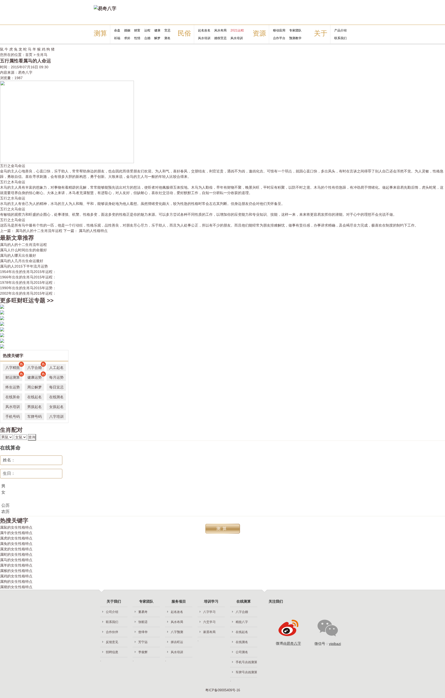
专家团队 (295, 30)
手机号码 (12, 416)
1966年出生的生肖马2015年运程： (28, 277)
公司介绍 (112, 612)
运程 (147, 30)
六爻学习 (209, 622)
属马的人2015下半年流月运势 (24, 266)
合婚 (147, 38)
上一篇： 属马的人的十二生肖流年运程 (31, 231)
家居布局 (209, 632)
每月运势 (56, 377)
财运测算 (13, 376)
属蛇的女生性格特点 (16, 554)
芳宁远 (143, 642)
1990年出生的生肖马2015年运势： (28, 288)
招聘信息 (112, 652)
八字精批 (13, 367)
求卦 (127, 38)
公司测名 (242, 652)
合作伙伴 (112, 632)
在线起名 (34, 397)
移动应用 (279, 30)
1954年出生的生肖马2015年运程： (28, 272)
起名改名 (204, 30)
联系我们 (340, 38)
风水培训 (204, 38)
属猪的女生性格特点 (16, 587)
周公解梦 (34, 387)
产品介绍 (340, 30)
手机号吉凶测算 (246, 662)
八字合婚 (35, 367)
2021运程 (237, 30)
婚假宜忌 (220, 38)
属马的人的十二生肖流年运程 (23, 245)
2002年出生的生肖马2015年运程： (28, 293)
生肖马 (42, 55)
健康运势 (35, 376)
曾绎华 (143, 632)
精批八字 (242, 622)
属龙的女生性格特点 (16, 549)
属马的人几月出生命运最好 (21, 261)
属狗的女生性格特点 (16, 581)
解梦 (157, 38)
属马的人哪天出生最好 (18, 255)
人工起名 (56, 367)
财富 (137, 30)
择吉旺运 (177, 642)
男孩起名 (34, 407)
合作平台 (279, 38)
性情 (137, 38)
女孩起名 (56, 407)
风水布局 (220, 30)
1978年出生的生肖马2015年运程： (28, 282)
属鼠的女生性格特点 (16, 527)
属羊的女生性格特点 (16, 565)
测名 (167, 38)
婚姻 (127, 30)
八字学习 (209, 612)
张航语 (143, 622)
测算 (222, 528)
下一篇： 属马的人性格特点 (85, 231)
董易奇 (143, 612)
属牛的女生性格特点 (16, 533)
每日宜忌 (56, 387)
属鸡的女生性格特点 (16, 576)
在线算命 (12, 397)
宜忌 (167, 30)
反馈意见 (112, 642)
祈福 (117, 38)
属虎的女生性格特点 (16, 538)
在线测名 (56, 397)
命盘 (117, 30)
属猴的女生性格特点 (16, 571)
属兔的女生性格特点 (16, 544)
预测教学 (295, 38)
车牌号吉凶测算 (246, 672)
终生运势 (12, 387)
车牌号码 (34, 416)
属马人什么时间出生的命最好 (23, 250)
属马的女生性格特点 (16, 560)
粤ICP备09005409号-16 (222, 690)
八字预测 (177, 632)
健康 (157, 30)
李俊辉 (143, 652)
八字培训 (56, 416)
